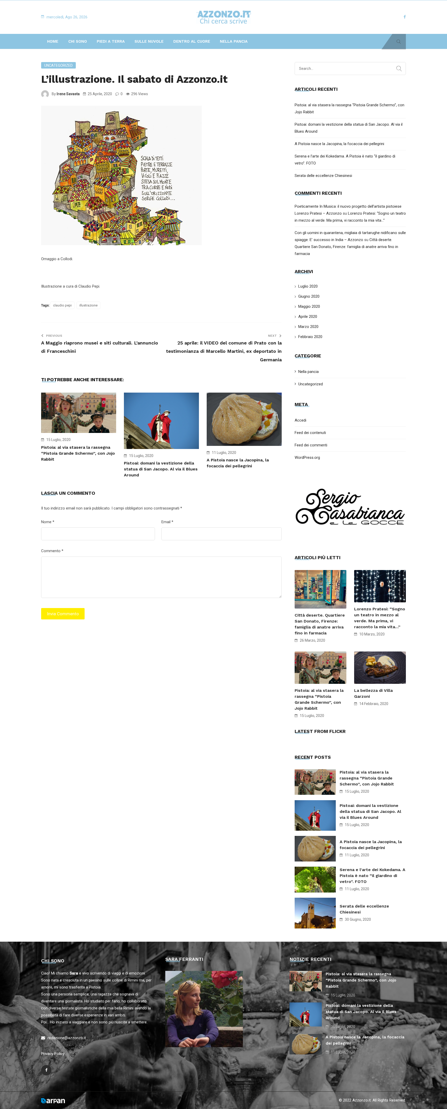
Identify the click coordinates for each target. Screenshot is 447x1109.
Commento (52, 551)
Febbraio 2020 (310, 336)
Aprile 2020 (307, 316)
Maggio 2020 (309, 306)
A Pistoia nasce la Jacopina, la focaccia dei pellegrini (339, 143)
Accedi (300, 420)
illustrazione (88, 305)
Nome (47, 522)
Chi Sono (77, 41)
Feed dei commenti (311, 445)
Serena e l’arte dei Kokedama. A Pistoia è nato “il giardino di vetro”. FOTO (372, 875)
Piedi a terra (111, 41)
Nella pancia (234, 41)
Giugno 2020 (308, 296)
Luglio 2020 (308, 286)
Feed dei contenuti (310, 432)
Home (52, 41)
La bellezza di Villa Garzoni (373, 693)
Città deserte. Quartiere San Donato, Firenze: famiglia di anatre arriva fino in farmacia (346, 246)
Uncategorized (58, 65)
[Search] (399, 69)
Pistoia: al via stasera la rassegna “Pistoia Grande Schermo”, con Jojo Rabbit (78, 453)
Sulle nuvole (149, 41)
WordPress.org (307, 457)
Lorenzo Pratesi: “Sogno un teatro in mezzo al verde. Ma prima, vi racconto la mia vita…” (379, 617)
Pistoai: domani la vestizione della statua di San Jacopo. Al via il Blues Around (161, 469)
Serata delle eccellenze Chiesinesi (323, 175)
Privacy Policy (52, 1053)
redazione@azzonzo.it (67, 1038)
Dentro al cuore (191, 41)
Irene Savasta (68, 94)
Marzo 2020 (308, 326)
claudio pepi (62, 305)
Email (167, 522)
